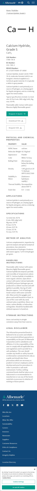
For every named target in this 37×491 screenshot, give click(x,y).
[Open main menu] (33, 2)
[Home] (9, 2)
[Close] (34, 469)
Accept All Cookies (18, 487)
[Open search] (28, 2)
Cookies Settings (18, 482)
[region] (18, 479)
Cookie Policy (6, 478)
